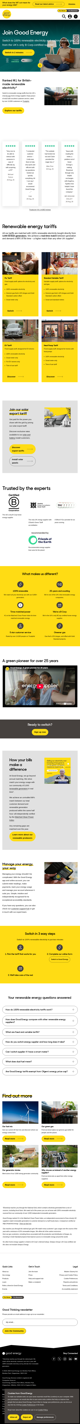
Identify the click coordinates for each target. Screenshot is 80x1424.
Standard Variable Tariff (54, 278)
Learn (4, 1282)
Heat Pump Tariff (51, 345)
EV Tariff (8, 345)
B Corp (8, 96)
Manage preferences (45, 1418)
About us (5, 1271)
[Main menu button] (76, 16)
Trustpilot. (26, 101)
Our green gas (47, 1126)
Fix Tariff (8, 278)
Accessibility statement (70, 1289)
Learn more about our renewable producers (22, 836)
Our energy (6, 1275)
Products (5, 1278)
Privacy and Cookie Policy (68, 1275)
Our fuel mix (7, 1126)
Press (30, 1275)
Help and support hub (35, 1278)
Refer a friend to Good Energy (12, 1285)
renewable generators (18, 789)
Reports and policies (70, 1282)
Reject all (28, 1418)
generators (21, 236)
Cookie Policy (43, 1410)
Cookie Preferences (28, 1405)
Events (4, 1289)
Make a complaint (34, 1282)
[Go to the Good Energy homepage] (6, 14)
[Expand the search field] (64, 16)
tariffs (11, 233)
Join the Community (14, 1331)
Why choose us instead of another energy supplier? (59, 1171)
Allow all (14, 1418)
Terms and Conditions (70, 1285)
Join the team (33, 1271)
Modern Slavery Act (71, 1271)
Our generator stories (11, 1170)
